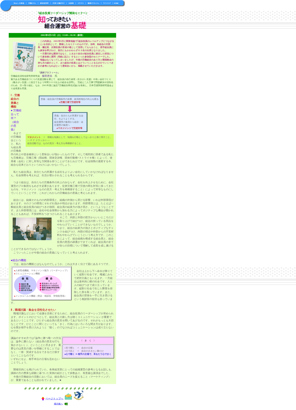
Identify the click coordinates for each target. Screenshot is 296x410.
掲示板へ (58, 403)
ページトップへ (54, 398)
